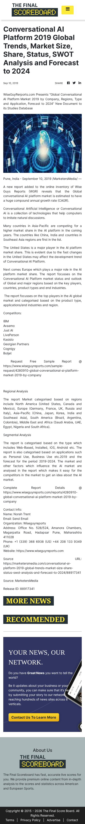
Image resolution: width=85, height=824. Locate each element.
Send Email (20, 518)
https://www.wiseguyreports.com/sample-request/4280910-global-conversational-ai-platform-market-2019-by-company (41, 370)
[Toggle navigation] (67, 10)
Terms (9, 820)
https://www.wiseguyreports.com (40, 551)
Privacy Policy (30, 820)
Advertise (53, 820)
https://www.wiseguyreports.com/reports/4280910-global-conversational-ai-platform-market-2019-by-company (40, 496)
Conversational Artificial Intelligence (29, 208)
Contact (72, 820)
